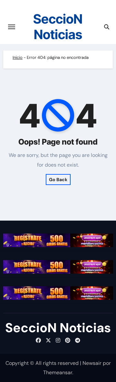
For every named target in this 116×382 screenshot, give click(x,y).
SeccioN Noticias (57, 26)
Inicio (18, 57)
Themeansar (57, 372)
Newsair (92, 363)
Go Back (58, 179)
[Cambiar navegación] (11, 27)
